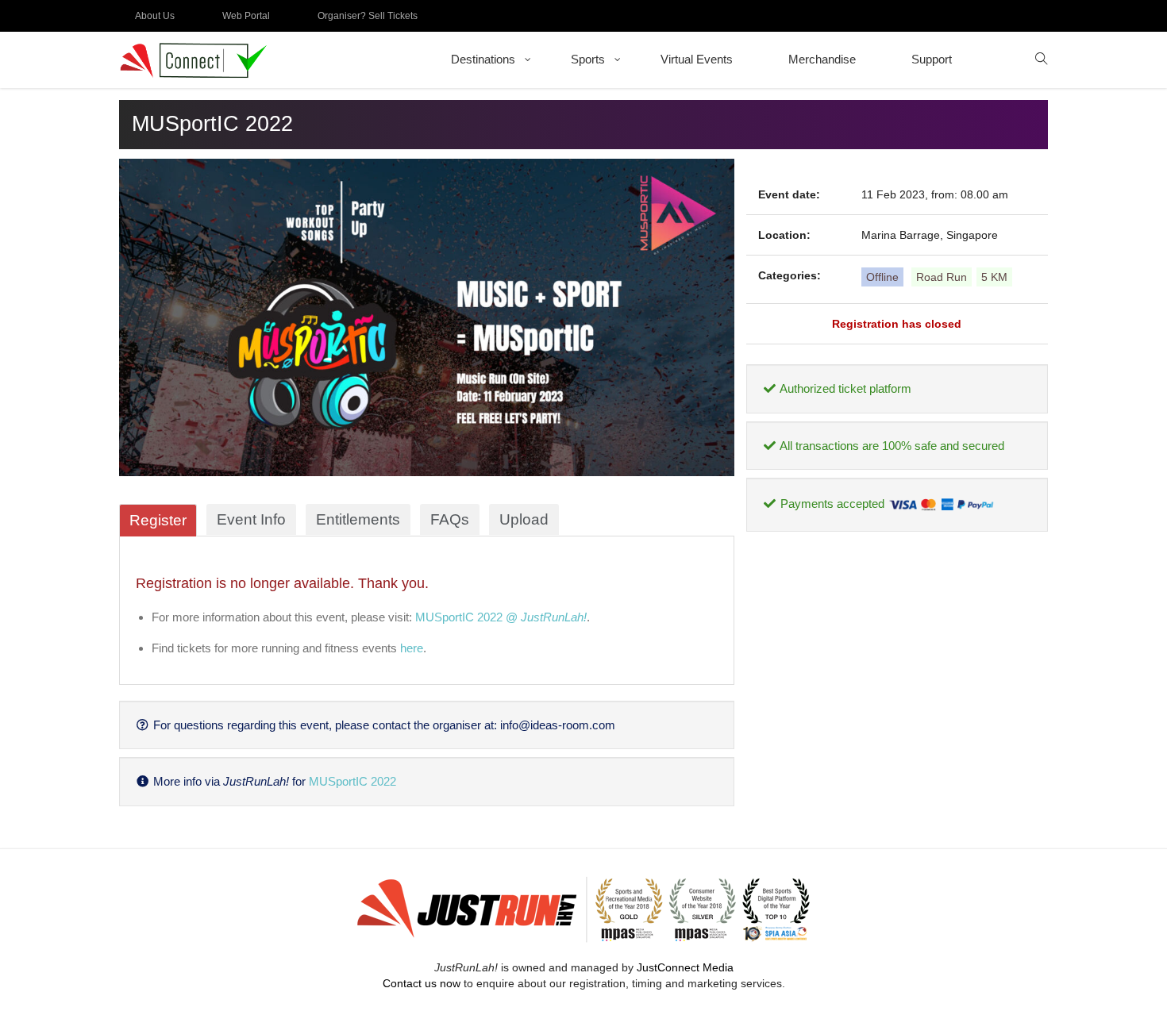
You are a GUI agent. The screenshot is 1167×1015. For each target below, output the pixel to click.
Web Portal (246, 15)
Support (931, 59)
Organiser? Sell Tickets (368, 15)
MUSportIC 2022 (352, 781)
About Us (155, 15)
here (411, 648)
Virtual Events (697, 59)
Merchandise (822, 59)
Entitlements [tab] (358, 519)
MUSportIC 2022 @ (501, 617)
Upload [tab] (524, 519)
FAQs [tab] (449, 519)
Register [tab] (158, 520)
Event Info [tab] (251, 519)
